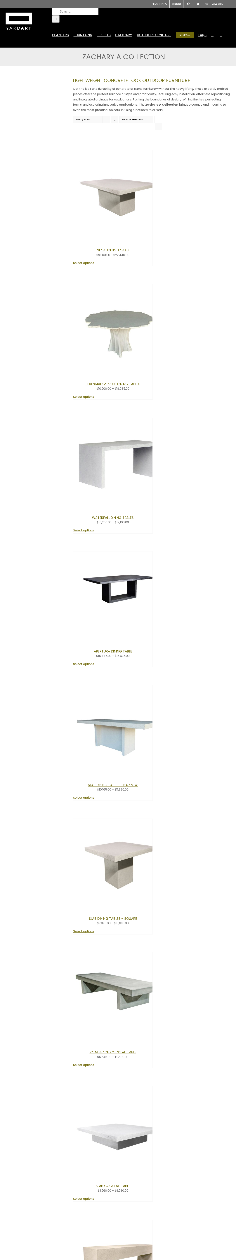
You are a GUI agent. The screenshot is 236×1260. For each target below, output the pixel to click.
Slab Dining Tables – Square (113, 918)
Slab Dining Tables (113, 250)
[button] (221, 35)
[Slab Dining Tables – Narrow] (119, 776)
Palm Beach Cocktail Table (113, 1052)
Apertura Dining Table (113, 651)
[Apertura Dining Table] (119, 643)
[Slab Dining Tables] (119, 241)
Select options (83, 263)
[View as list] (158, 126)
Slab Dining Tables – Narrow (113, 785)
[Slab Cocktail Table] (119, 1177)
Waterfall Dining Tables (113, 517)
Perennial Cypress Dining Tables (113, 384)
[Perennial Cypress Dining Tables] (119, 375)
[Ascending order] (114, 119)
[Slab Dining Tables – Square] (119, 910)
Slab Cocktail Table (113, 1186)
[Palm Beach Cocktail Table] (119, 1043)
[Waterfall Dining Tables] (119, 509)
